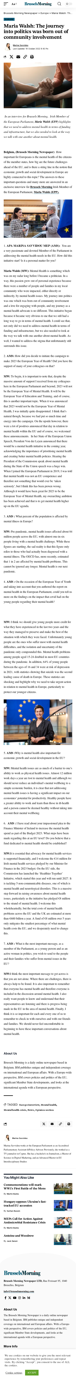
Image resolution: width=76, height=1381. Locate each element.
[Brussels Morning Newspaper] (38, 4)
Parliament (62, 1227)
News (30, 1109)
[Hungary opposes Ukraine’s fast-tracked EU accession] (63, 1205)
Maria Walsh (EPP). (46, 192)
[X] (9, 1297)
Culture (60, 1243)
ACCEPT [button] (31, 1372)
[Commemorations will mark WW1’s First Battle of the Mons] (63, 1188)
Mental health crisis (15, 1109)
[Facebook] (5, 1297)
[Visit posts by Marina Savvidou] (7, 47)
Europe (45, 13)
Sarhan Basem (13, 1211)
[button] (7, 3)
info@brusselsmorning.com (19, 1291)
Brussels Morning (41, 187)
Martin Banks (13, 1194)
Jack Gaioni (12, 1241)
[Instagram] (19, 1297)
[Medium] (28, 1297)
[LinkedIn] (24, 1297)
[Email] (18, 57)
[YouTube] (14, 1297)
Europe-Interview (29, 1104)
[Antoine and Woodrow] (63, 1239)
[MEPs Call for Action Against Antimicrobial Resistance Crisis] (63, 1222)
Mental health (48, 1104)
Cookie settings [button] (14, 1372)
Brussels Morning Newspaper (21, 13)
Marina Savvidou (20, 45)
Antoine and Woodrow (19, 1235)
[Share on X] (11, 57)
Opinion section (44, 1109)
